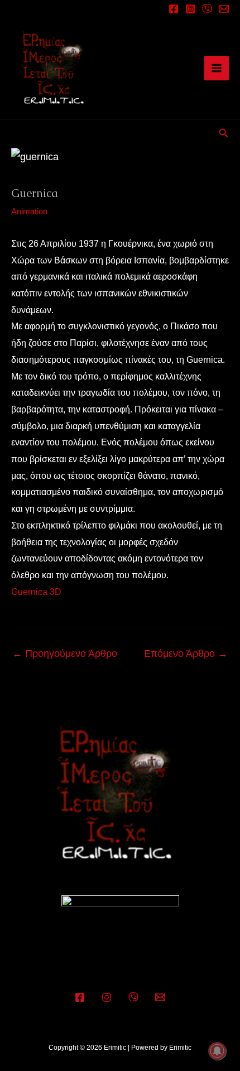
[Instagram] (190, 9)
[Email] (224, 9)
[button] (224, 133)
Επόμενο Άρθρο (186, 653)
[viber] (207, 9)
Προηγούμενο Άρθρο (64, 653)
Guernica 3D (36, 592)
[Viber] (133, 997)
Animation (29, 211)
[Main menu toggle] (216, 68)
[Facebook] (174, 9)
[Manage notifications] (217, 1051)
